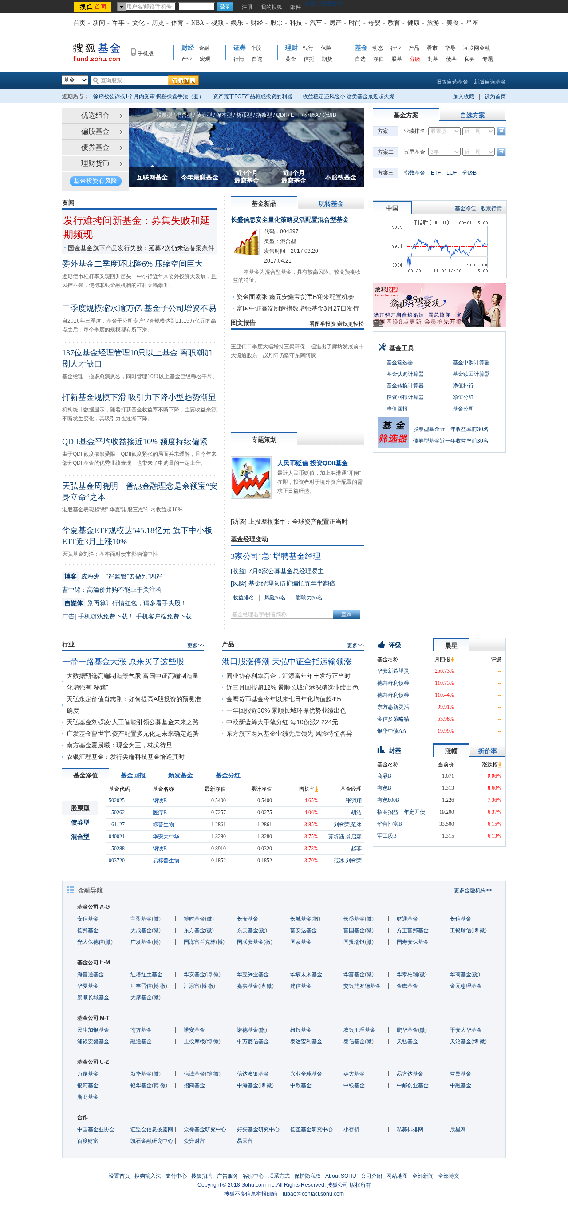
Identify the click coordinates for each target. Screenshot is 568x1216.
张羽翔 (354, 800)
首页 (79, 23)
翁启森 (354, 836)
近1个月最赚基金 (293, 177)
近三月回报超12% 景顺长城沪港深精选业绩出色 (292, 687)
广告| (69, 616)
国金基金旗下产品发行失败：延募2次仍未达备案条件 (141, 247)
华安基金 (194, 974)
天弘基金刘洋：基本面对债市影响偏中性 (110, 554)
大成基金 (141, 930)
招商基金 (194, 1085)
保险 (326, 48)
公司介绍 (371, 1176)
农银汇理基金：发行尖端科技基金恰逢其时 (126, 756)
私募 (469, 59)
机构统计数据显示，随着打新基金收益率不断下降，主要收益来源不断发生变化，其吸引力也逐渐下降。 (139, 414)
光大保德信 (90, 942)
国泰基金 (301, 942)
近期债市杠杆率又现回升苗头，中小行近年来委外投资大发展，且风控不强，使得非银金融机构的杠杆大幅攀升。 (139, 280)
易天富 (245, 1141)
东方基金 (194, 930)
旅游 (433, 23)
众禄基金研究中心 (205, 1129)
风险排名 (275, 597)
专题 (487, 59)
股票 (276, 23)
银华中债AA (391, 731)
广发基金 (141, 942)
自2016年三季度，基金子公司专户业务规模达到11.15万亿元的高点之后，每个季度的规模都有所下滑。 (139, 325)
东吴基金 (247, 930)
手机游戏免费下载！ (106, 616)
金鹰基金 (407, 986)
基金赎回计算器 (471, 374)
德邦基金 (88, 930)
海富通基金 (90, 974)
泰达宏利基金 (306, 1041)
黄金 (290, 59)
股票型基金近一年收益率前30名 (451, 429)
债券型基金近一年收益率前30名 (451, 441)
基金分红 (228, 775)
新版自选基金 (490, 82)
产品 (414, 48)
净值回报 (397, 409)
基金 (361, 47)
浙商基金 (88, 1097)
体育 (177, 23)
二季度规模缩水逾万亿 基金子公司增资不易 (139, 308)
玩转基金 (331, 203)
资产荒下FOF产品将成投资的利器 (252, 96)
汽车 (316, 23)
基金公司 (463, 409)
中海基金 (247, 1085)
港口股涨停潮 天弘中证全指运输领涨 (287, 661)
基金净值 (465, 208)
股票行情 (491, 208)
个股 (256, 48)
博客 (70, 576)
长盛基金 (354, 919)
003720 (117, 860)
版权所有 (360, 1185)
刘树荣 (342, 824)
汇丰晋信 (141, 986)
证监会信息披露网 (151, 1129)
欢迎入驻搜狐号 (323, 3)
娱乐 (237, 23)
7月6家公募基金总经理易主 (286, 570)
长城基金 (301, 919)
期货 (327, 59)
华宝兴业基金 (253, 974)
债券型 (204, 115)
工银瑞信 (460, 930)
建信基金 (301, 986)
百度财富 (88, 1141)
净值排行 (463, 386)
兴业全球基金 (306, 1074)
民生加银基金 (93, 1030)
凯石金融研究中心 (151, 1141)
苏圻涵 (336, 836)
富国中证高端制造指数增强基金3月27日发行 (298, 308)
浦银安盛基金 (93, 1041)
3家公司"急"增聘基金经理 (276, 556)
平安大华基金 (466, 1030)
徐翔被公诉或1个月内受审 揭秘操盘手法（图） (148, 96)
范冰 (356, 824)
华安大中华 (166, 836)
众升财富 (194, 1141)
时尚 (355, 23)
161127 (117, 824)
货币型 (244, 115)
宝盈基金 (141, 919)
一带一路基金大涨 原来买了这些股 (123, 661)
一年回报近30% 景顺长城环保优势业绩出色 (286, 710)
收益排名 (243, 597)
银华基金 (141, 1085)
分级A (311, 115)
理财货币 (95, 163)
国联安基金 (250, 942)
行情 (238, 59)
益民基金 (460, 1074)
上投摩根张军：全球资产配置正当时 (298, 521)
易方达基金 (410, 1074)
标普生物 (163, 824)
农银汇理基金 (359, 1030)
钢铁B (160, 800)
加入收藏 (463, 96)
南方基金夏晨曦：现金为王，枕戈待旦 (119, 745)
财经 (257, 23)
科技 (296, 23)
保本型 (224, 115)
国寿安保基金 (413, 942)
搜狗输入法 (147, 1176)
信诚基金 (194, 1074)
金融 (204, 48)
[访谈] (239, 521)
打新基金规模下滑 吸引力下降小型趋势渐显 (139, 397)
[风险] (239, 583)
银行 (308, 48)
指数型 (264, 115)
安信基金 (88, 919)
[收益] (239, 570)
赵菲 (356, 848)
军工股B (387, 836)
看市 (432, 48)
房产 (335, 23)
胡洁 (356, 812)
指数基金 (414, 173)
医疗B (160, 812)
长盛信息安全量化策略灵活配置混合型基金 (290, 219)
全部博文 (448, 1176)
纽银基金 (301, 1030)
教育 (394, 23)
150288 (117, 848)
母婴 (374, 23)
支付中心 (176, 1176)
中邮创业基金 (413, 1085)
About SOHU (340, 1176)
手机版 (146, 53)
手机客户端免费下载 (164, 616)
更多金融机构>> (473, 890)
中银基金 (354, 1085)
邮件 (295, 7)
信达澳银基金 (253, 1074)
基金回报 (133, 775)
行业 (395, 48)
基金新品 (264, 203)
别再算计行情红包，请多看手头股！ (137, 602)
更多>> (195, 645)
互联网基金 (152, 177)
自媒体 (73, 602)
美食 (452, 23)
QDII (281, 115)
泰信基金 (354, 1041)
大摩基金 (141, 997)
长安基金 (247, 919)
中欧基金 (301, 1085)
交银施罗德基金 (362, 986)
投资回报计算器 (405, 397)
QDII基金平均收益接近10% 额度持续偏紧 (135, 441)
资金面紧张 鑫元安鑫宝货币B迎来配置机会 (295, 296)
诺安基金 (194, 1030)
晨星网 (458, 1129)
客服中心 (253, 1176)
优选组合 (95, 115)
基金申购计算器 (471, 362)
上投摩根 (194, 1041)
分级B (329, 115)
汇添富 (192, 986)
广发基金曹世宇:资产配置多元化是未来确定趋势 (133, 733)
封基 (433, 59)
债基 (451, 59)
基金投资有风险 (95, 181)
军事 (118, 23)
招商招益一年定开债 (401, 812)
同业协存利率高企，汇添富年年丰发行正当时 (288, 675)
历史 (158, 23)
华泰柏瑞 (407, 974)
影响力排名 (309, 597)
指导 (450, 48)
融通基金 (141, 1041)
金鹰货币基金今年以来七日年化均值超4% (283, 698)
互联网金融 (476, 48)
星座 (472, 23)
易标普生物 (166, 860)
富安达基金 (303, 930)
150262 (117, 812)
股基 (396, 59)
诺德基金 (247, 1030)
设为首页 (495, 96)
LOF (451, 173)
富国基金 (354, 930)
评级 (395, 645)
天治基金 (460, 1041)
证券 (239, 47)
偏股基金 (95, 131)
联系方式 (279, 1176)
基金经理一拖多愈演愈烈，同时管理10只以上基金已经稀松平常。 (139, 376)
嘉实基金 (247, 986)
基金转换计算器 (405, 386)
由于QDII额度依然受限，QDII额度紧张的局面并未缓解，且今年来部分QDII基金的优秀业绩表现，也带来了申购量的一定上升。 (139, 458)
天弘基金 (407, 1041)
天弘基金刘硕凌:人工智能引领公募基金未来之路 (133, 722)
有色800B (388, 800)
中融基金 (460, 1085)
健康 (413, 23)
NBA (197, 23)
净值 (378, 59)
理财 (291, 47)
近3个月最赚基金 (246, 177)
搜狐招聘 (202, 1176)
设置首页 (119, 1176)
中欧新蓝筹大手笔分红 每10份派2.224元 (282, 722)
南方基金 (141, 1030)
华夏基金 (88, 986)
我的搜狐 (271, 7)
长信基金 (460, 919)
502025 (117, 800)
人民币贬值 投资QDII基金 (312, 462)
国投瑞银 (354, 942)
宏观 (205, 59)
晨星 (451, 645)
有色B (384, 788)
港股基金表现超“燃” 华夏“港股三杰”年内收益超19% (122, 509)
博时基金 (194, 919)
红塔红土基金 (146, 974)
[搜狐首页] (93, 6)
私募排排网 (410, 1129)
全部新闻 (423, 1176)
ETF (295, 115)
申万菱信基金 (253, 1041)
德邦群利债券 (393, 683)
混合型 (184, 115)
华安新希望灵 (393, 671)
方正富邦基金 (413, 930)
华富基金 (354, 974)
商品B (384, 776)
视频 (217, 23)
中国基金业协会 (95, 1129)
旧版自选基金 (452, 82)
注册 (247, 7)
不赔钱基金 (340, 177)
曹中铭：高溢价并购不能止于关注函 (112, 589)
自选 (257, 59)
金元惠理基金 (466, 986)
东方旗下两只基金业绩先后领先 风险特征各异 (289, 733)
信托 (309, 59)
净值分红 (463, 397)
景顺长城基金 (93, 997)
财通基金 (407, 919)
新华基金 (141, 1074)
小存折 (351, 1129)
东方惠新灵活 (393, 707)
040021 (117, 836)
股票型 (164, 115)
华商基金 (460, 974)
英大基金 (354, 1074)
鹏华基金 (407, 1030)
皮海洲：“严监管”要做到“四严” (123, 576)
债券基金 (95, 147)
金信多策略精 (393, 719)
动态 (377, 48)
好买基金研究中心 (258, 1129)
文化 (138, 23)
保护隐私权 (307, 1176)
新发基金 (180, 775)
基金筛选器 (400, 362)
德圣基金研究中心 (311, 1129)
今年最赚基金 (199, 177)
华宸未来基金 (306, 974)
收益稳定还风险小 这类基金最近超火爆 (348, 96)
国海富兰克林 (200, 942)
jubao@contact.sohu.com (313, 1194)
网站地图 (397, 1176)
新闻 (99, 23)
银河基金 (88, 1085)
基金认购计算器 (405, 374)
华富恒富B (389, 824)
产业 (186, 59)
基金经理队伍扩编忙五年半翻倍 (291, 583)
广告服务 (227, 1176)
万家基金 (88, 1074)
